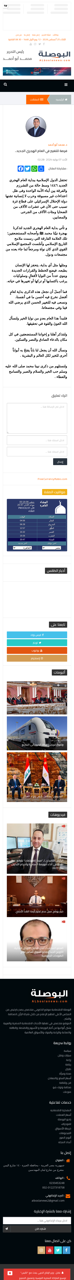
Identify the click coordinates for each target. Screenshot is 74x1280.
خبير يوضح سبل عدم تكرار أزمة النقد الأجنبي (40, 911)
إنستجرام (35, 658)
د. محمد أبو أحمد (57, 144)
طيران (68, 1069)
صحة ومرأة (65, 1073)
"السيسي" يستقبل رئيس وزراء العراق (43, 796)
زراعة (68, 1059)
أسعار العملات (63, 1114)
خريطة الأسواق (63, 1128)
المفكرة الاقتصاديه (60, 1110)
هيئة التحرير (46, 35)
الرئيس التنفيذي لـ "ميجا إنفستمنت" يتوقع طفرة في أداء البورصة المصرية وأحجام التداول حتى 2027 (37, 864)
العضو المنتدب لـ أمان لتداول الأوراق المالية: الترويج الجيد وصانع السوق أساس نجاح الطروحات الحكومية (38, 952)
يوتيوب (35, 650)
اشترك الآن (40, 1228)
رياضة (68, 1064)
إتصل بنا (27, 35)
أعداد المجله (64, 1142)
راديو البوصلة (64, 1119)
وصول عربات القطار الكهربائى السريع (42, 744)
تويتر (35, 642)
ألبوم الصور (65, 1137)
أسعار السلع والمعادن (59, 1078)
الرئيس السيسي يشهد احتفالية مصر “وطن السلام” (40, 706)
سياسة (67, 1050)
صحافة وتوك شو (62, 1087)
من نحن (19, 35)
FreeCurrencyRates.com (52, 478)
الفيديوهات (65, 1133)
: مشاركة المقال (57, 168)
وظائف (55, 35)
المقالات (34, 99)
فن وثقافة (65, 1082)
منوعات (67, 1091)
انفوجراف (66, 1123)
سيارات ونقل (64, 1055)
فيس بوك (36, 635)
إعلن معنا (36, 35)
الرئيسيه (60, 99)
